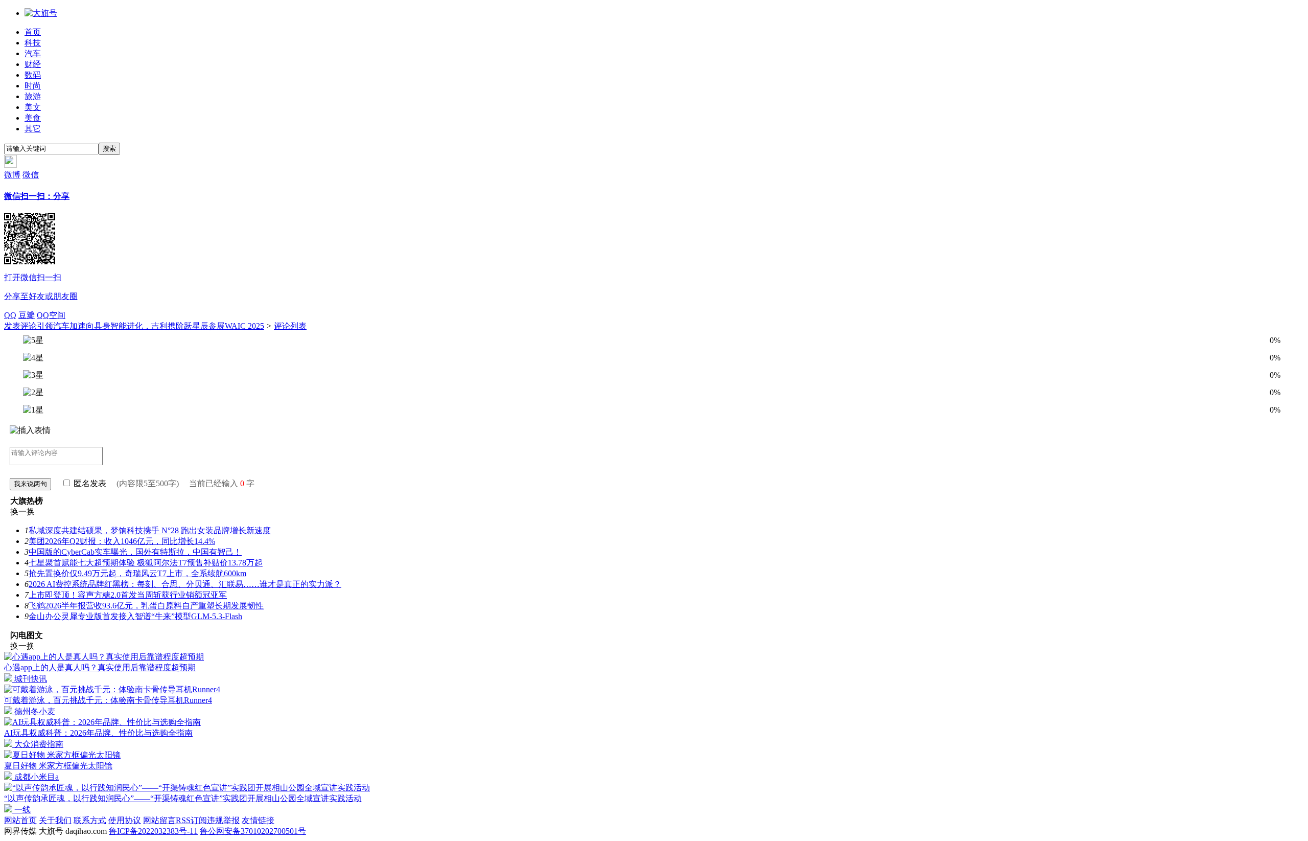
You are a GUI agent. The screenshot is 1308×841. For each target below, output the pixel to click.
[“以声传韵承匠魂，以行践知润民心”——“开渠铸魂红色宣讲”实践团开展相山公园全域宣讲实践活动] (187, 787)
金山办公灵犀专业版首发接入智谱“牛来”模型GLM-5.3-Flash (135, 616)
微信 (41, 235)
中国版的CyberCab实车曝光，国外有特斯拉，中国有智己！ (135, 552)
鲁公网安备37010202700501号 (253, 831)
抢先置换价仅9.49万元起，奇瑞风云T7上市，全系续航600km (137, 573)
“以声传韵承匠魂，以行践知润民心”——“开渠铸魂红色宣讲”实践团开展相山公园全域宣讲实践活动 (183, 798)
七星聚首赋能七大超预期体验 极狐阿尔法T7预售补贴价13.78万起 (146, 562)
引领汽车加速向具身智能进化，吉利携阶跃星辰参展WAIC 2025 (150, 326)
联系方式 (90, 820)
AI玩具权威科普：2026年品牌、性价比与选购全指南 (98, 733)
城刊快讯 (29, 678)
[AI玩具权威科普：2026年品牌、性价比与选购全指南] (102, 722)
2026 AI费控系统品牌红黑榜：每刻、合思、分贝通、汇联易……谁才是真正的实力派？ (185, 584)
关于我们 (55, 820)
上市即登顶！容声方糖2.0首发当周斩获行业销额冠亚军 (128, 594)
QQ (10, 315)
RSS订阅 (191, 820)
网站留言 (159, 820)
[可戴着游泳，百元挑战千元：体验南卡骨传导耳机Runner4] (112, 689)
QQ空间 (51, 315)
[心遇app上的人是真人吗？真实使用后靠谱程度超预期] (104, 656)
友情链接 (258, 820)
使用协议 (124, 820)
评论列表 (290, 326)
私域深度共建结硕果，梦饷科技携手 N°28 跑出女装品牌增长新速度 (150, 530)
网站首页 (20, 820)
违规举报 (223, 820)
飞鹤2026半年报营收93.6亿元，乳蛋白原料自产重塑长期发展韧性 (146, 605)
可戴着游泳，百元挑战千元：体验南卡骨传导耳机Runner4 (108, 700)
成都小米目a (35, 776)
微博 (12, 174)
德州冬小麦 (33, 711)
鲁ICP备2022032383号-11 (153, 831)
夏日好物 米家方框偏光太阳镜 (58, 765)
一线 (21, 809)
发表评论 (20, 326)
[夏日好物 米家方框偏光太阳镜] (62, 755)
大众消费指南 (37, 744)
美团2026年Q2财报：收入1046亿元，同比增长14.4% (122, 541)
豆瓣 (26, 315)
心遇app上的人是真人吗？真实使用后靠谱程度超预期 (100, 667)
